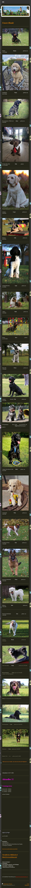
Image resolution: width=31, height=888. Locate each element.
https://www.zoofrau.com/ (9, 857)
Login (28, 883)
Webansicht (27, 885)
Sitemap (10, 883)
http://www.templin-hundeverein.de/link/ (9, 849)
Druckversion (6, 883)
